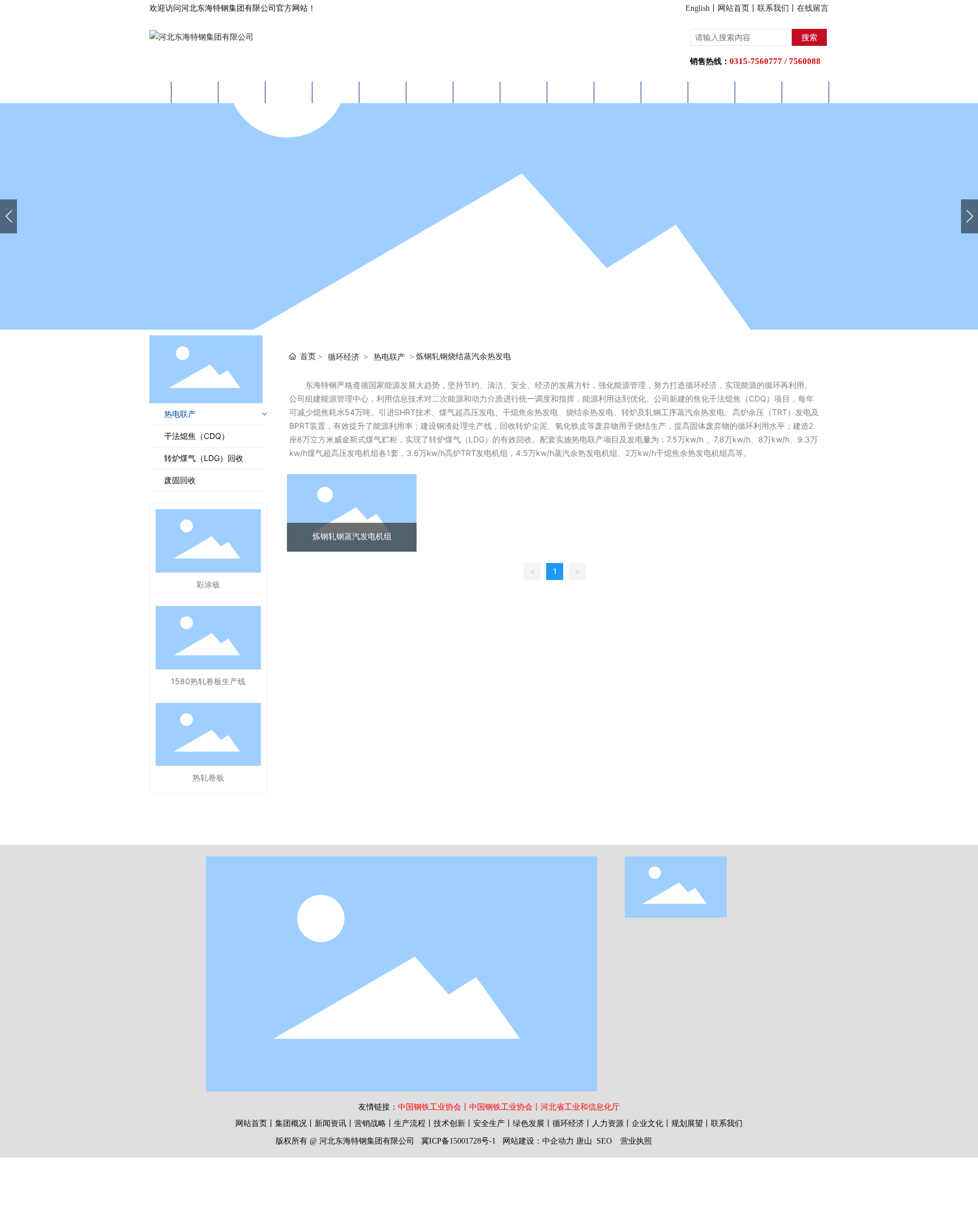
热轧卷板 (208, 777)
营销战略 (370, 1123)
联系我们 (773, 8)
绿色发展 (528, 1123)
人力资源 (608, 1123)
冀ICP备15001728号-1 (458, 1141)
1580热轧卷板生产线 (208, 681)
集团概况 (291, 1123)
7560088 (805, 61)
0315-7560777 (756, 61)
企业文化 (647, 1123)
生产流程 (410, 1123)
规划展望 (687, 1123)
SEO (604, 1141)
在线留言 (813, 8)
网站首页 (733, 8)
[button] (969, 216)
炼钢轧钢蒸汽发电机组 (352, 536)
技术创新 (449, 1123)
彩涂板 (208, 584)
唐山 (584, 1141)
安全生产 (489, 1123)
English (697, 8)
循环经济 (343, 356)
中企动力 (558, 1141)
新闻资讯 (330, 1123)
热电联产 (389, 356)
